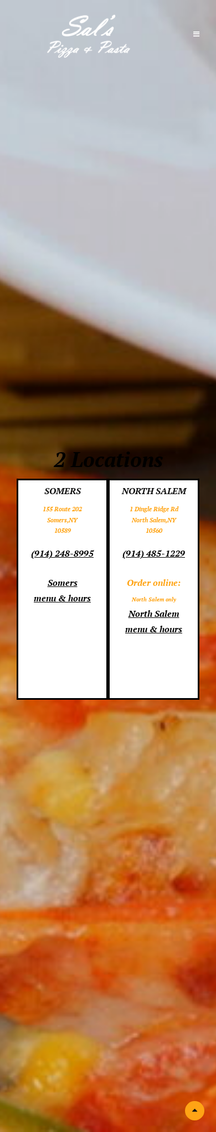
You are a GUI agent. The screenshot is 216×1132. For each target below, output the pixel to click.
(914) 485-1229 (153, 553)
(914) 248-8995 (62, 553)
